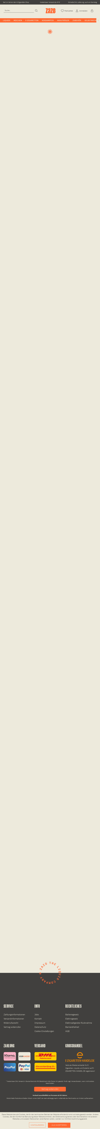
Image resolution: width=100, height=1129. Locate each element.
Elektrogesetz (71, 1018)
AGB (67, 1031)
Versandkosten (76, 1081)
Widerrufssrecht (11, 1023)
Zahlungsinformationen (14, 1014)
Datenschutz (40, 1027)
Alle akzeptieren (59, 1125)
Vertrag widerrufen (12, 1027)
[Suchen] (36, 10)
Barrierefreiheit (72, 1027)
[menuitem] (19, 10)
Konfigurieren (37, 1125)
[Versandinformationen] (45, 1061)
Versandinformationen (14, 1018)
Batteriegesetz (72, 1014)
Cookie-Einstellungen (44, 1031)
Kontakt (38, 1018)
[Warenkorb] (92, 10)
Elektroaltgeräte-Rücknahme (78, 1023)
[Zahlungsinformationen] (17, 1062)
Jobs (37, 1014)
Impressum (40, 1023)
